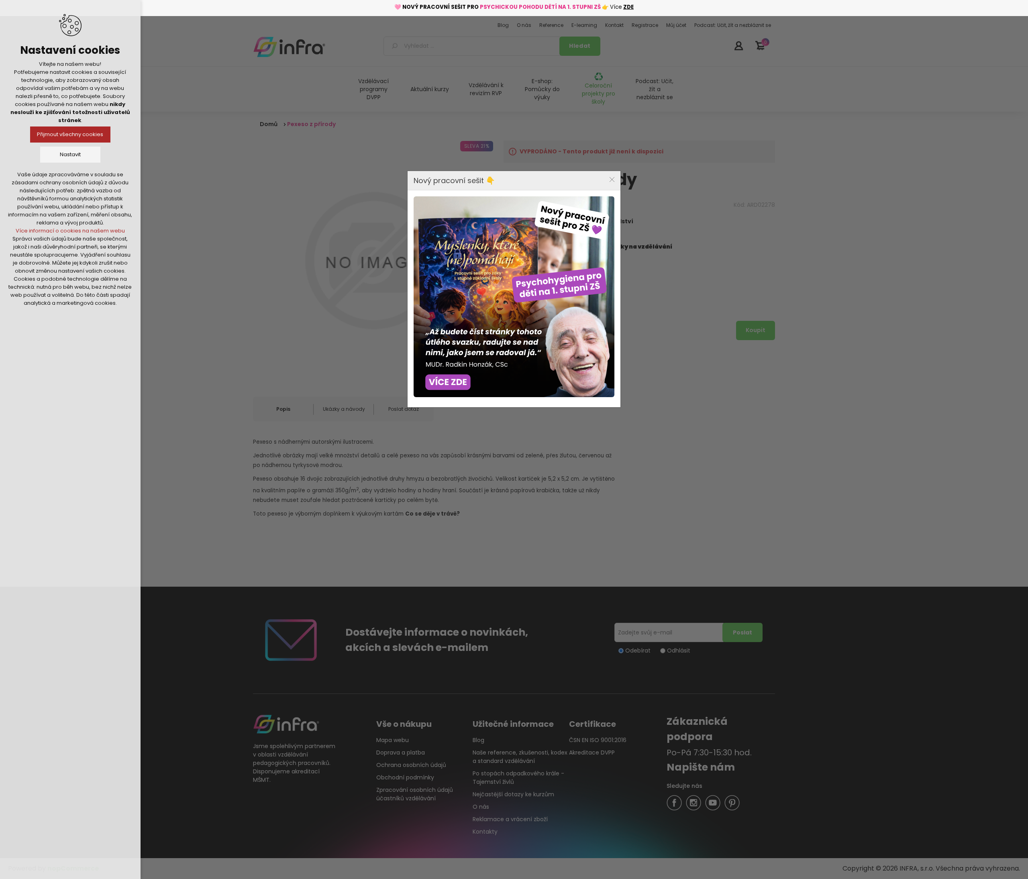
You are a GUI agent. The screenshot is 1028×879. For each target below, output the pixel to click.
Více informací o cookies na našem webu (70, 231)
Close (612, 179)
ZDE (628, 7)
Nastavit (70, 154)
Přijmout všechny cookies (70, 134)
